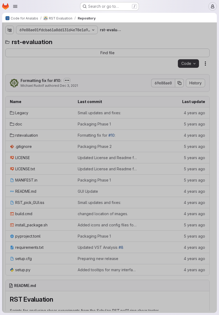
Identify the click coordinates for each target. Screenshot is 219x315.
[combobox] (43, 40)
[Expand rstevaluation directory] (9, 67)
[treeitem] (44, 50)
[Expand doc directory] (9, 58)
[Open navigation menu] (15, 6)
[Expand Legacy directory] (9, 50)
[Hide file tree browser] (9, 30)
